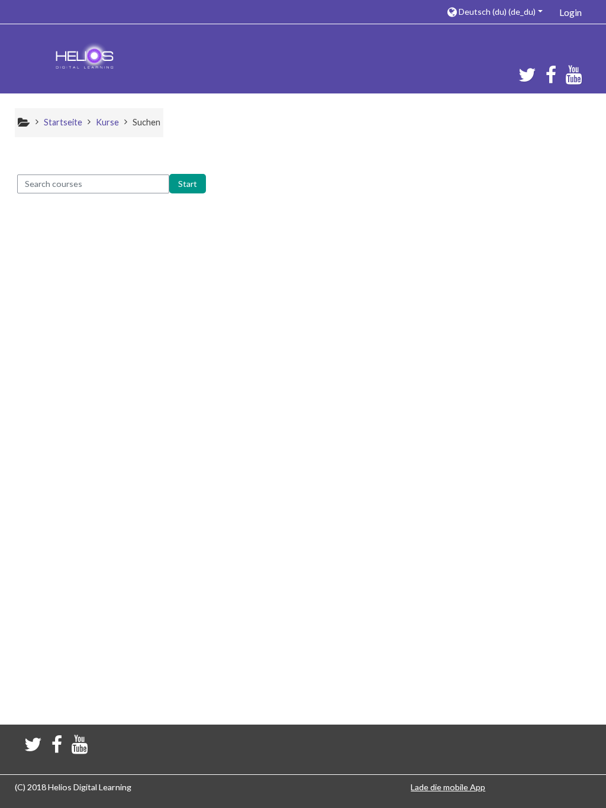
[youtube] (576, 78)
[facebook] (551, 78)
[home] (85, 58)
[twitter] (525, 78)
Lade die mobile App (448, 787)
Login (570, 12)
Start (187, 184)
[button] (494, 11)
